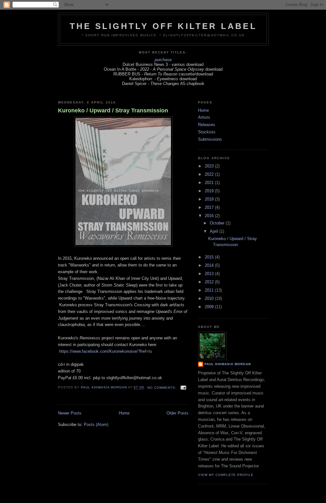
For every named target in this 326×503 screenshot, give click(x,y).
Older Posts (177, 413)
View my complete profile (225, 475)
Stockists (207, 132)
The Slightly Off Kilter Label (163, 26)
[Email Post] (183, 387)
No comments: (162, 387)
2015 (210, 257)
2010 (210, 298)
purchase (163, 59)
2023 (210, 166)
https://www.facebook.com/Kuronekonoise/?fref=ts (105, 351)
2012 (210, 282)
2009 (210, 306)
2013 (210, 273)
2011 (210, 290)
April (214, 231)
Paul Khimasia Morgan (227, 364)
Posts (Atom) (96, 424)
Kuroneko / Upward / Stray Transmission (113, 110)
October (218, 223)
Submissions (210, 139)
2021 (210, 182)
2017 (210, 207)
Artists (204, 117)
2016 (210, 215)
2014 (210, 265)
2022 (210, 174)
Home (124, 413)
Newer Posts (70, 413)
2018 (210, 199)
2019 (210, 190)
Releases (206, 124)
